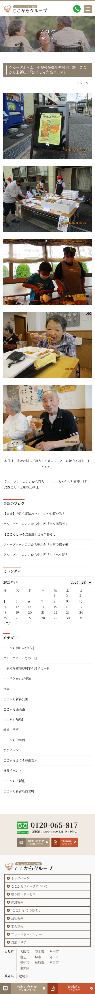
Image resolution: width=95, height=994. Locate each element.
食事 (6, 688)
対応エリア (19, 942)
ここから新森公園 (15, 699)
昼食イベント (12, 770)
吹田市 (54, 951)
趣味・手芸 (11, 729)
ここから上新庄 (14, 781)
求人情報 (17, 926)
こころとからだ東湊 (17, 678)
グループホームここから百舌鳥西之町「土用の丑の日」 (24, 484)
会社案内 (17, 918)
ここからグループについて (29, 886)
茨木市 (39, 951)
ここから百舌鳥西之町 (18, 791)
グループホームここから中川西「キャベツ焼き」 (37, 554)
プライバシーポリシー (26, 934)
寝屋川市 (26, 957)
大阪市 (24, 951)
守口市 (54, 957)
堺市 (38, 957)
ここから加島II (14, 719)
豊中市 (24, 962)
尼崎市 (23, 976)
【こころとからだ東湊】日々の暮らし (29, 534)
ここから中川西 (14, 740)
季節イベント (12, 750)
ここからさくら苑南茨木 (20, 760)
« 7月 (7, 623)
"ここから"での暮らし (26, 910)
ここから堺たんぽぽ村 (18, 648)
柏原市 (39, 962)
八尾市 (54, 962)
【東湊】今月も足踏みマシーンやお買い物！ (34, 513)
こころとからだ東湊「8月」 (71, 481)
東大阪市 (26, 968)
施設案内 (17, 902)
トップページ (20, 878)
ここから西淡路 (14, 709)
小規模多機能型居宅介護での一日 (26, 668)
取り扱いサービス (23, 894)
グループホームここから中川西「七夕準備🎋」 (36, 523)
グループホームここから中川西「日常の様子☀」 (37, 544)
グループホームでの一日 (20, 658)
